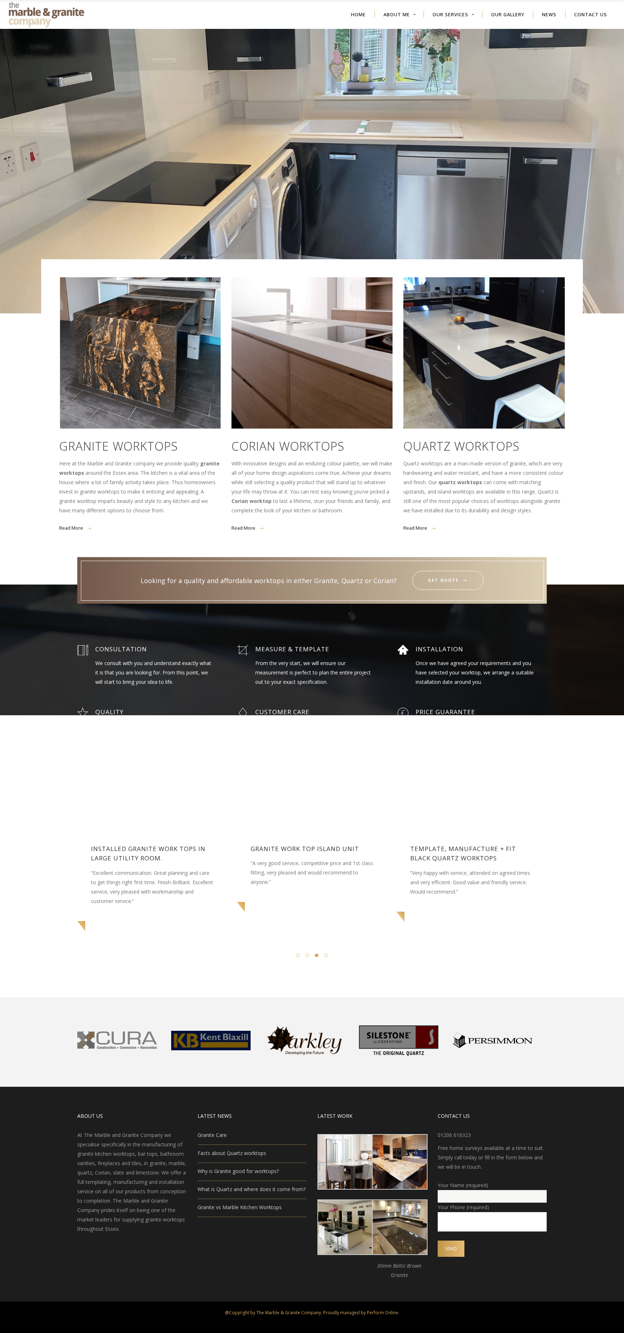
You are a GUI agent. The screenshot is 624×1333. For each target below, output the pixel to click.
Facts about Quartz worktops (232, 1153)
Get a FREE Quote (312, 175)
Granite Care (212, 1135)
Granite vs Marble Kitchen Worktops (240, 1207)
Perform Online (382, 1313)
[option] (152, 875)
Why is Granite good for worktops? (238, 1171)
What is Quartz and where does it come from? (252, 1189)
